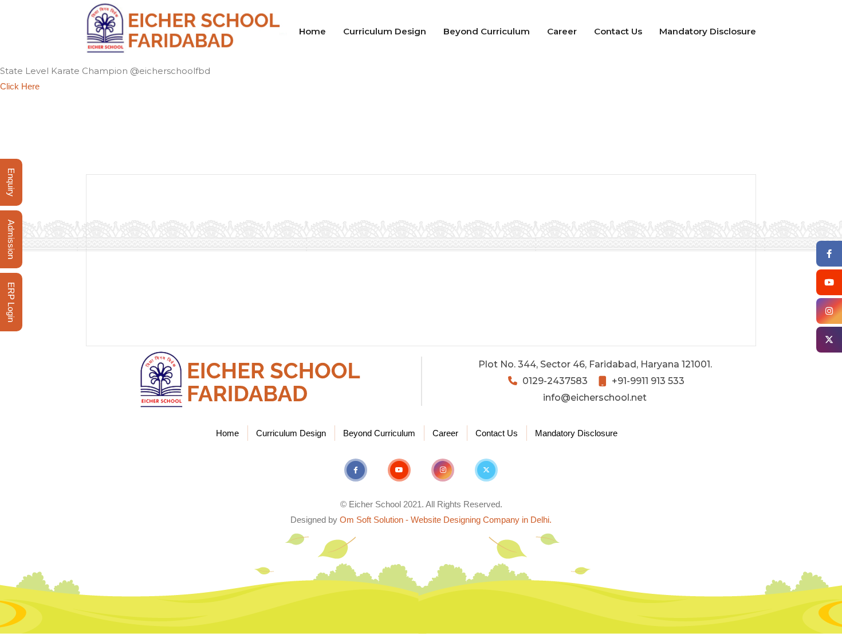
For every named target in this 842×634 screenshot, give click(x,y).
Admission (11, 239)
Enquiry (11, 182)
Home (312, 31)
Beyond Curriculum (486, 31)
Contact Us (618, 31)
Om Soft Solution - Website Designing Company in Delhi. (446, 520)
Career (562, 31)
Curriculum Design (384, 31)
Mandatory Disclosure (707, 31)
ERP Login (11, 302)
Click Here (20, 86)
